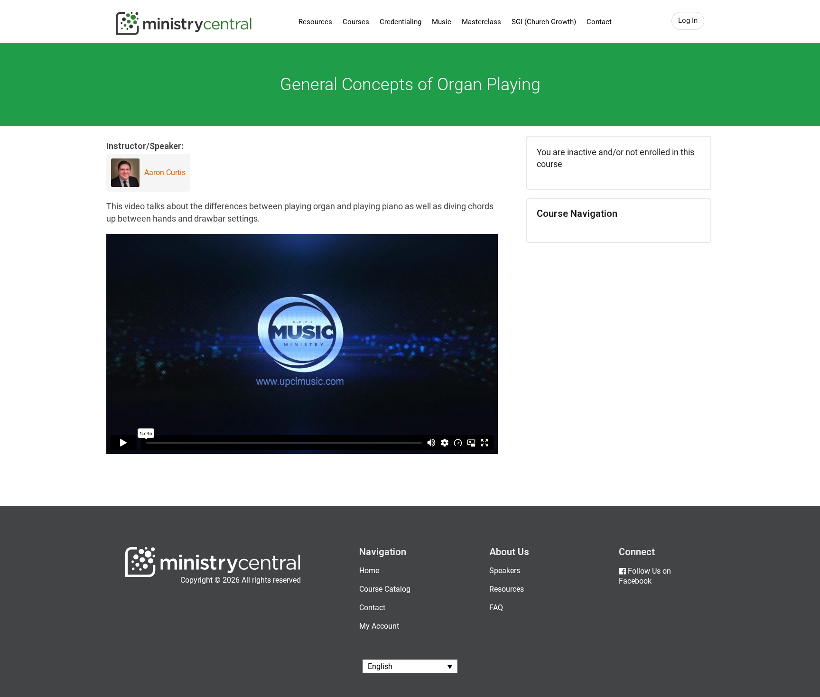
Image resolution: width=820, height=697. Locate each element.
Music (441, 22)
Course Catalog (384, 589)
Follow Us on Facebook (645, 576)
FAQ (496, 607)
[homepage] (212, 574)
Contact (599, 22)
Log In (688, 20)
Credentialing (400, 22)
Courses (356, 22)
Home (369, 570)
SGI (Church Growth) (544, 22)
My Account (379, 626)
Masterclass (481, 22)
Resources (315, 22)
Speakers (504, 570)
